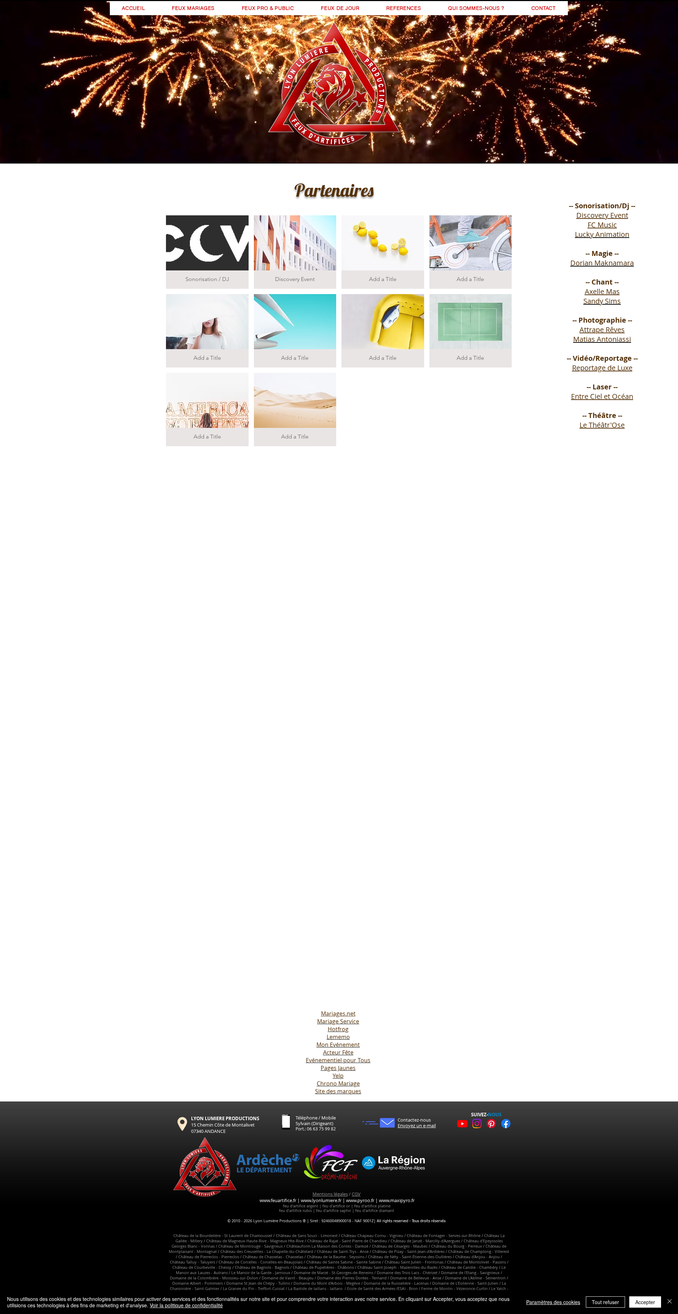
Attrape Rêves (602, 329)
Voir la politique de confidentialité (186, 1305)
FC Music (602, 224)
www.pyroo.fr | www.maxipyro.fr (380, 1200)
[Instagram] (477, 1123)
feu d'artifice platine (372, 1205)
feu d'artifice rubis (295, 1210)
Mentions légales (330, 1194)
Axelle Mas (602, 291)
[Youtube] (462, 1123)
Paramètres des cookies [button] (553, 1302)
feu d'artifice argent (300, 1205)
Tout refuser (605, 1302)
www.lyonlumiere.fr (321, 1200)
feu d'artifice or (336, 1205)
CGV (356, 1194)
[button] (207, 252)
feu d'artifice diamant (374, 1210)
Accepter (645, 1302)
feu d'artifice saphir (333, 1210)
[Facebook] (506, 1123)
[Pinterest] (491, 1123)
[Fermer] (669, 1302)
